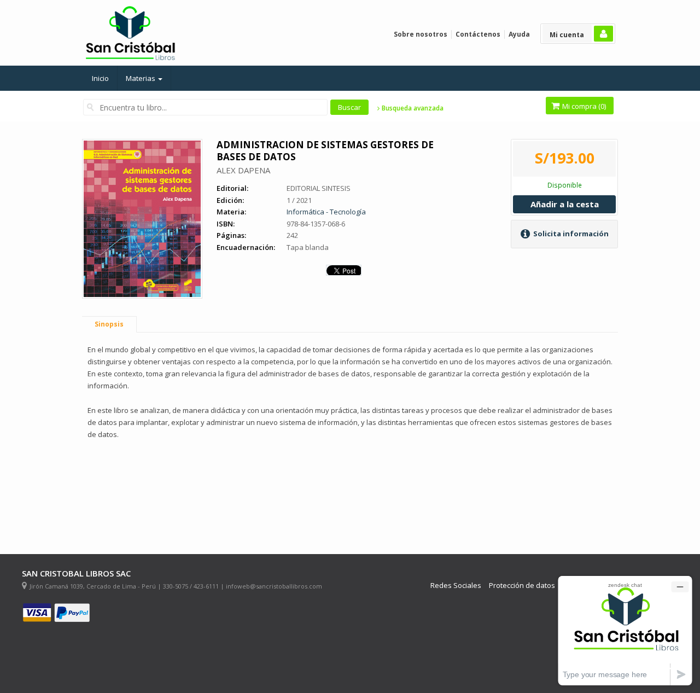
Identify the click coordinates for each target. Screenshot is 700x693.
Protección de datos (522, 586)
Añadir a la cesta (564, 204)
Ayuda (519, 34)
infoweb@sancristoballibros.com (274, 586)
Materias (141, 78)
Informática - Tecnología (326, 212)
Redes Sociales (455, 586)
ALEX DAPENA (243, 170)
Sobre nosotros (420, 34)
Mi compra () (583, 106)
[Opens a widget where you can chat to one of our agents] (625, 630)
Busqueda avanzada (412, 108)
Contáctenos (478, 34)
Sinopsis (109, 324)
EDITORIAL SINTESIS (319, 188)
